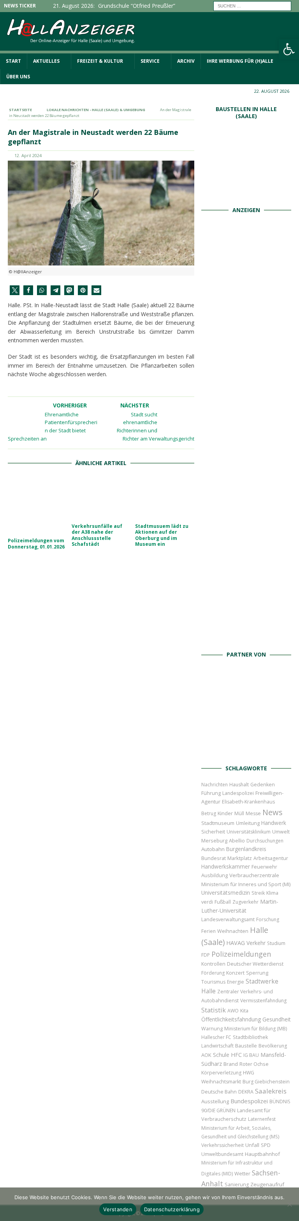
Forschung (267, 919)
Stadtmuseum (217, 822)
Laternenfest (262, 1119)
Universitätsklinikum (249, 831)
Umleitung (248, 822)
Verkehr (256, 943)
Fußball (223, 902)
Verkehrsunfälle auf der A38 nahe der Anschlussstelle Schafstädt (97, 535)
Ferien (208, 931)
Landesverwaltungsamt (228, 919)
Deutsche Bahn (219, 1091)
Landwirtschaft (217, 1045)
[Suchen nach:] (252, 5)
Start (13, 61)
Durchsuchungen (264, 840)
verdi (207, 902)
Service (150, 61)
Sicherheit (213, 831)
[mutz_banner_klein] (246, 751)
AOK (206, 1054)
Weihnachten (232, 930)
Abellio (237, 840)
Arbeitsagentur (270, 858)
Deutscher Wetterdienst (255, 963)
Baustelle (246, 1045)
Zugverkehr (245, 902)
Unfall (252, 1144)
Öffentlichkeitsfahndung (231, 1019)
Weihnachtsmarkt (221, 1081)
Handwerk (273, 822)
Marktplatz (239, 858)
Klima (272, 893)
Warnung (212, 1028)
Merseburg (214, 840)
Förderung (213, 973)
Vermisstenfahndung (263, 1000)
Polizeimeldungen (241, 954)
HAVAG (235, 943)
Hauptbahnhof (262, 1153)
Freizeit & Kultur (100, 61)
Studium (276, 943)
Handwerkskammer (225, 866)
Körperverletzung (221, 1072)
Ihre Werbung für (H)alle (240, 61)
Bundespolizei (249, 1101)
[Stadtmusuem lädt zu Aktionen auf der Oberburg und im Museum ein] (164, 497)
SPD (266, 1145)
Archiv (186, 61)
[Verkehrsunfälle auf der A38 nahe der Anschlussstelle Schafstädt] (101, 497)
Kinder (225, 813)
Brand (230, 1063)
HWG (248, 1072)
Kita (244, 1010)
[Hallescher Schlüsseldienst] (246, 380)
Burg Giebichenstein (266, 1081)
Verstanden (117, 1209)
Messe (253, 813)
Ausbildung (214, 875)
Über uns (18, 76)
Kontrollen (213, 964)
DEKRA (245, 1091)
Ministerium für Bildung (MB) (255, 1028)
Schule (221, 1054)
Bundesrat (213, 858)
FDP (205, 955)
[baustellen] (246, 193)
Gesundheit (276, 1019)
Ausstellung (215, 1101)
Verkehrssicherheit (222, 1145)
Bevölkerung (273, 1045)
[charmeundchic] (246, 466)
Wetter (242, 1173)
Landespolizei (238, 793)
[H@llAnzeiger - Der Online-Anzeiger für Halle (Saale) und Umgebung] (149, 49)
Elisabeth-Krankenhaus (248, 801)
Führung (211, 792)
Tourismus (213, 982)
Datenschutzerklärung (172, 1209)
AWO (233, 1010)
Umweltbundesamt (222, 1154)
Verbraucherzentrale (254, 875)
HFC (236, 1054)
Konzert (235, 973)
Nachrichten (214, 784)
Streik (258, 893)
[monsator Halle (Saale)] (246, 295)
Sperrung (257, 972)
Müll (239, 813)
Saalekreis (271, 1091)
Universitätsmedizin (225, 892)
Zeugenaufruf (267, 1184)
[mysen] (246, 552)
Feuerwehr (264, 866)
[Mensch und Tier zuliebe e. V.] (246, 638)
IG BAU (251, 1055)
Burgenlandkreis (246, 849)
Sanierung (237, 1184)
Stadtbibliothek (250, 1037)
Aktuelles (46, 61)
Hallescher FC (216, 1037)
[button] (14, 290)
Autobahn (213, 849)
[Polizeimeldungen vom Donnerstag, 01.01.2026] (37, 504)
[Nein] (289, 1204)
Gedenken (262, 784)
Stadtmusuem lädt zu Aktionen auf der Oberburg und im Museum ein (161, 535)
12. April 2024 (28, 155)
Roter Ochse (254, 1063)
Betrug (208, 813)
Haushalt (239, 784)
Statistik (213, 1009)
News (272, 812)
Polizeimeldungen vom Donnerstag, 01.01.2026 (36, 543)
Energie (235, 982)
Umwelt (281, 831)
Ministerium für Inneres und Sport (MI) (245, 884)
